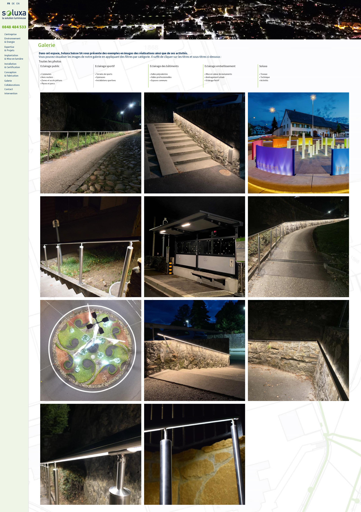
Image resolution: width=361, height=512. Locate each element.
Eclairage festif (212, 80)
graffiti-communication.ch (192, 508)
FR (8, 3)
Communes (46, 74)
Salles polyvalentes (159, 74)
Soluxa (263, 66)
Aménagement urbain (215, 77)
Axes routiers (47, 77)
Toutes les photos (50, 61)
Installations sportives (106, 80)
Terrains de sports (104, 74)
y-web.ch (208, 508)
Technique (265, 77)
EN (17, 3)
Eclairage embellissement (220, 66)
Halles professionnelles (161, 77)
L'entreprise (10, 34)
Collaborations (12, 85)
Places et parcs (48, 83)
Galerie (8, 80)
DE (13, 3)
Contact (8, 89)
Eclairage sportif (105, 66)
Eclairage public (49, 66)
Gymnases (100, 77)
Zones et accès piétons (51, 80)
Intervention (10, 93)
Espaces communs (159, 80)
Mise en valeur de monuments (219, 74)
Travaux (263, 74)
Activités (264, 80)
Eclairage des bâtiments (164, 66)
